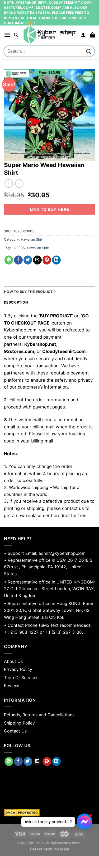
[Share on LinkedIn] (56, 260)
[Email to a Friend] (37, 260)
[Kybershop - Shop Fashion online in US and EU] (49, 35)
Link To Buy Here (49, 209)
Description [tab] (16, 302)
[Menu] (7, 34)
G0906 (19, 248)
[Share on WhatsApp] (8, 260)
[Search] (16, 35)
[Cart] (92, 35)
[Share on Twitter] (27, 260)
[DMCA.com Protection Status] (49, 812)
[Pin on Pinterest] (47, 260)
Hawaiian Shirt (32, 239)
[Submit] (88, 51)
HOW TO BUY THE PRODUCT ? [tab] (30, 292)
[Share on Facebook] (18, 260)
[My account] (83, 35)
